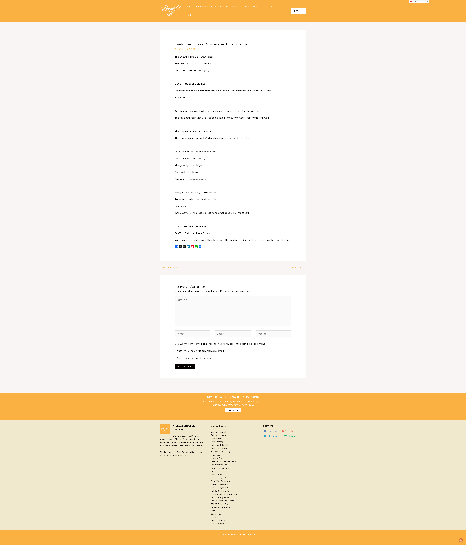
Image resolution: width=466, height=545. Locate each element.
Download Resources (221, 507)
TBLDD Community (220, 491)
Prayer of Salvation (219, 484)
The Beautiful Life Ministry (222, 501)
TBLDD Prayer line (219, 488)
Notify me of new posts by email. (194, 358)
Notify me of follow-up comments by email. (200, 351)
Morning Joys (217, 458)
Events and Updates (220, 468)
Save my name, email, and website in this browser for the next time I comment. (221, 344)
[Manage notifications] (461, 540)
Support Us (216, 517)
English (414, 1)
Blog (213, 471)
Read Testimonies (219, 465)
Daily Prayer (216, 438)
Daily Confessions (219, 448)
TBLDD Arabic (217, 524)
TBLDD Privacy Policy (221, 504)
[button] (298, 11)
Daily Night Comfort (220, 445)
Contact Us (216, 514)
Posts (213, 510)
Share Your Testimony (221, 481)
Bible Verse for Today (220, 451)
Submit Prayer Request (221, 478)
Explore (190, 15)
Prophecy (215, 455)
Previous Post (169, 267)
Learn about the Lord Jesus (223, 461)
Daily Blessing (217, 442)
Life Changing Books (220, 497)
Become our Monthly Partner (224, 494)
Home (189, 6)
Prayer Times (217, 474)
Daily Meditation (218, 435)
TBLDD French (218, 520)
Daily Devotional (253, 6)
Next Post (299, 267)
